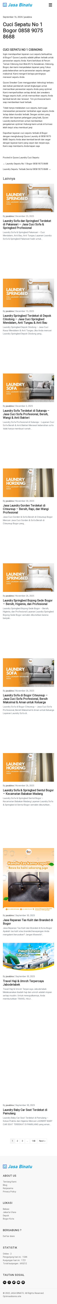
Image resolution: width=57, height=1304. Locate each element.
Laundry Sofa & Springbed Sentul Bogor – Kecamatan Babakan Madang (28, 791)
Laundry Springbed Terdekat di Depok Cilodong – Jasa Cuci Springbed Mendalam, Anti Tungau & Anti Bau (27, 319)
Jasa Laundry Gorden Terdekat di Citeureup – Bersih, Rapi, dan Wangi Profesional (26, 509)
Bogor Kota (8, 1218)
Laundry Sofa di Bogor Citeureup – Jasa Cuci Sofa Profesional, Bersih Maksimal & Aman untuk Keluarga (25, 699)
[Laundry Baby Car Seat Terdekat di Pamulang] (28, 1069)
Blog (5, 1185)
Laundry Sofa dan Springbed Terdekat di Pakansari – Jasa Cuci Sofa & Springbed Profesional (27, 224)
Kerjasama (8, 1188)
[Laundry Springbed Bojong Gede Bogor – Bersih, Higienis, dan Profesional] (28, 577)
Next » (42, 1141)
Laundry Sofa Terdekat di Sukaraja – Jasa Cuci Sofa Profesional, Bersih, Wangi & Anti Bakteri (26, 414)
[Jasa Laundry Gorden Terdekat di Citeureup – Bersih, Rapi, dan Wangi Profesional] (28, 482)
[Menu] (50, 5)
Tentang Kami (9, 1181)
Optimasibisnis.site (12, 1296)
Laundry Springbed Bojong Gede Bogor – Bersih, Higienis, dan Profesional (28, 602)
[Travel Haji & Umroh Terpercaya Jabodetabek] (28, 957)
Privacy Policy (9, 1191)
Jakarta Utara (9, 1212)
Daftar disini (9, 1236)
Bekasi (6, 1209)
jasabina (28, 17)
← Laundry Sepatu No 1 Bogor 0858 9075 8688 (25, 163)
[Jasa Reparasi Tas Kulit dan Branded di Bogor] (28, 879)
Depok (6, 1215)
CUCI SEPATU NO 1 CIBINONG (22, 49)
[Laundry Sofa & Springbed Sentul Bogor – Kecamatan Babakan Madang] (28, 767)
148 (33, 1141)
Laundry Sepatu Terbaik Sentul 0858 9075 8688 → (27, 169)
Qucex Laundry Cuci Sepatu (26, 157)
